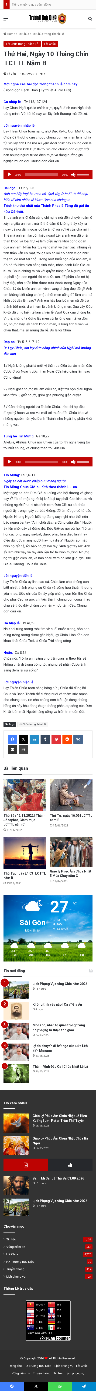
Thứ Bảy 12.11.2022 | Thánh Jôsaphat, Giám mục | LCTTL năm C (24, 820)
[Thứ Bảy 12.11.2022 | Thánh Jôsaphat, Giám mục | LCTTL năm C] (24, 795)
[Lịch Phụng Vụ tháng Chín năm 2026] (16, 990)
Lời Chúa (23, 34)
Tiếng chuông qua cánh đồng (31, 4)
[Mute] (73, 174)
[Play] (9, 174)
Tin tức (11, 1239)
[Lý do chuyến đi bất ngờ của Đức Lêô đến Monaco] (16, 1052)
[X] (23, 739)
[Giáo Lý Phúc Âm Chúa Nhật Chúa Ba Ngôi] (16, 1145)
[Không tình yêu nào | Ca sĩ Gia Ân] (16, 1011)
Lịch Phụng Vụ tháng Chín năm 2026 (60, 984)
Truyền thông (15, 1269)
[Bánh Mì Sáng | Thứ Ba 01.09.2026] (16, 1185)
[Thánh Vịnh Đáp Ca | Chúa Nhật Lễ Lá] (16, 1074)
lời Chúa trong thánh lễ (32, 724)
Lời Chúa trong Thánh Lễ (48, 34)
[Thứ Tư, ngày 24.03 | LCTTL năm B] (24, 853)
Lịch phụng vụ (16, 1276)
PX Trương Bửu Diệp (20, 1261)
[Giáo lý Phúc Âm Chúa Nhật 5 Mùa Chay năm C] (71, 852)
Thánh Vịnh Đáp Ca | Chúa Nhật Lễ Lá (60, 1066)
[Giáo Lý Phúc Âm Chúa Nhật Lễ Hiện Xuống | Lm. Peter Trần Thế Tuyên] (16, 1123)
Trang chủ (15, 1366)
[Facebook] (12, 739)
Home (10, 34)
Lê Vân (11, 74)
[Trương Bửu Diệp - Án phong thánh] (48, 19)
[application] (48, 174)
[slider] (83, 174)
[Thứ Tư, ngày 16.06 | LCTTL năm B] (71, 795)
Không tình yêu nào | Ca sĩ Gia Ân (57, 1004)
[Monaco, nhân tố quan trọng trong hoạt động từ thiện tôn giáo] (16, 1031)
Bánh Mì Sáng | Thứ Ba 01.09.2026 (58, 1178)
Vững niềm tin (15, 1247)
